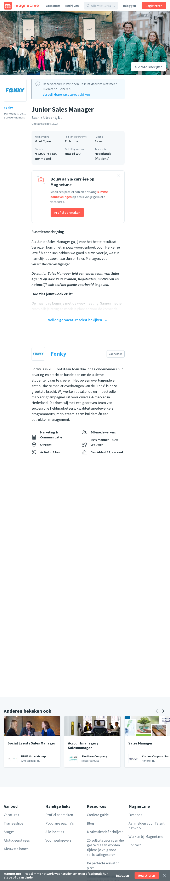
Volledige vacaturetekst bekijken (75, 319)
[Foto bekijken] (56, 43)
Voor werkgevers (58, 840)
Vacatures (52, 6)
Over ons (135, 814)
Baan (36, 117)
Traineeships (13, 823)
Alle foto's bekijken (148, 67)
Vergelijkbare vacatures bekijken (66, 94)
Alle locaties (54, 831)
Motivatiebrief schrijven (105, 831)
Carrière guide (98, 814)
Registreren (154, 6)
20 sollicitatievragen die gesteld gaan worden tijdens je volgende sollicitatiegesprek (105, 847)
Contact (135, 845)
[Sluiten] (164, 875)
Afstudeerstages (17, 840)
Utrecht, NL (52, 117)
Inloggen (129, 6)
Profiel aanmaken (67, 212)
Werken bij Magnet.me (146, 836)
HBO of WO (73, 153)
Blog (90, 823)
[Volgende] (163, 711)
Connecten (116, 354)
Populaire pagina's (59, 823)
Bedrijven (72, 6)
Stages (9, 831)
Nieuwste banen (16, 848)
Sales (98, 141)
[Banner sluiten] (118, 176)
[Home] (21, 5)
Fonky (8, 107)
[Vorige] (157, 711)
